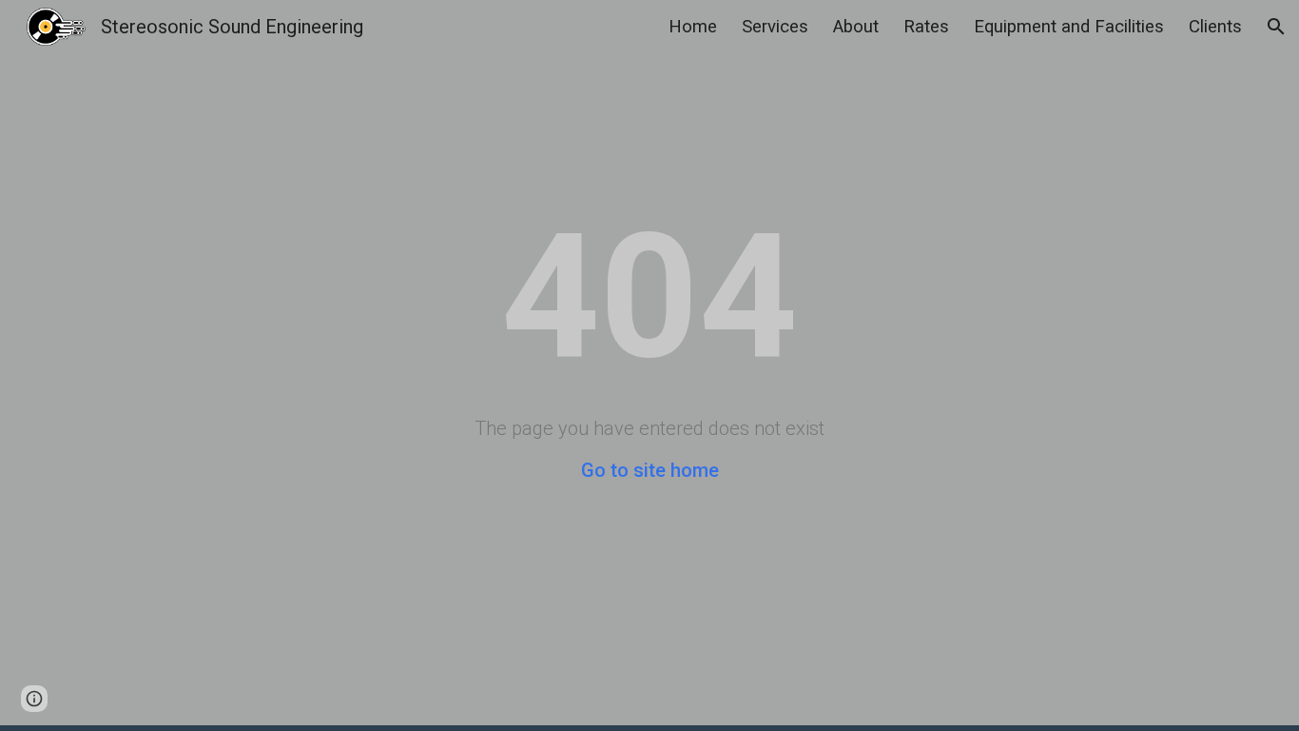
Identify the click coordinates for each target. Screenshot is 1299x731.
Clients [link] (1215, 26)
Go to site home (650, 470)
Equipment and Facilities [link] (1069, 26)
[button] (1276, 26)
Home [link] (693, 26)
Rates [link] (926, 26)
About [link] (856, 26)
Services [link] (775, 26)
